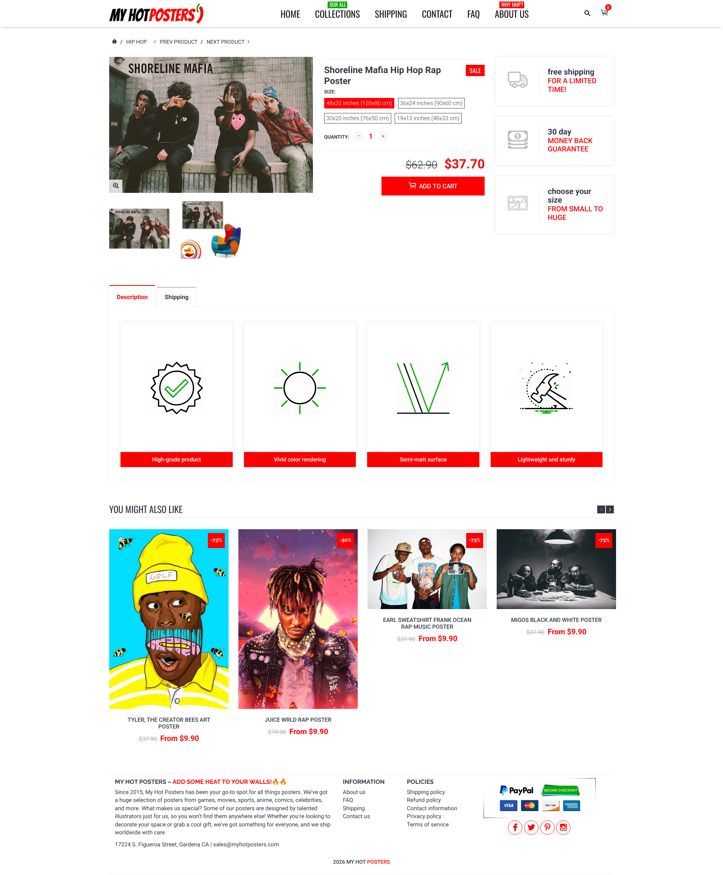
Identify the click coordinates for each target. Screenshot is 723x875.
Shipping (391, 13)
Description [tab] (132, 297)
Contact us (356, 816)
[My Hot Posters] (156, 13)
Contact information (432, 808)
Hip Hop (136, 42)
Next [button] (610, 509)
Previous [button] (601, 509)
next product (227, 42)
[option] (139, 229)
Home (290, 13)
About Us (512, 10)
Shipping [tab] (176, 297)
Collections (337, 10)
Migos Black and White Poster (556, 620)
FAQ (473, 13)
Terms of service (428, 824)
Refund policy (424, 800)
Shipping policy (426, 792)
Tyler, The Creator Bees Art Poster (169, 723)
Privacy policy (424, 816)
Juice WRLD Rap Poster (298, 719)
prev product (180, 42)
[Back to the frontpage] (114, 42)
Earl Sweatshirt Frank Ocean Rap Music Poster (427, 623)
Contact (437, 13)
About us (354, 792)
